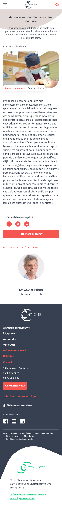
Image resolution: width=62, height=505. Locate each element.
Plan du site (29, 436)
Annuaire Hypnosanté (16, 327)
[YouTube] (14, 421)
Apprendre (9, 339)
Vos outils (9, 344)
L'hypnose (9, 333)
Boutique (8, 356)
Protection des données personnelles (36, 433)
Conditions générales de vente (19, 439)
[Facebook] (9, 224)
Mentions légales (13, 436)
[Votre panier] (57, 4)
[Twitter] (18, 224)
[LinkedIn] (26, 224)
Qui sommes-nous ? (14, 350)
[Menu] (5, 5)
